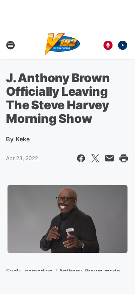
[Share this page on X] (95, 158)
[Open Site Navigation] (10, 45)
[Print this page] (123, 158)
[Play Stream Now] (122, 45)
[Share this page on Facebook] (81, 158)
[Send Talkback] (108, 45)
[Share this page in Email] (109, 158)
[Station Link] (62, 45)
